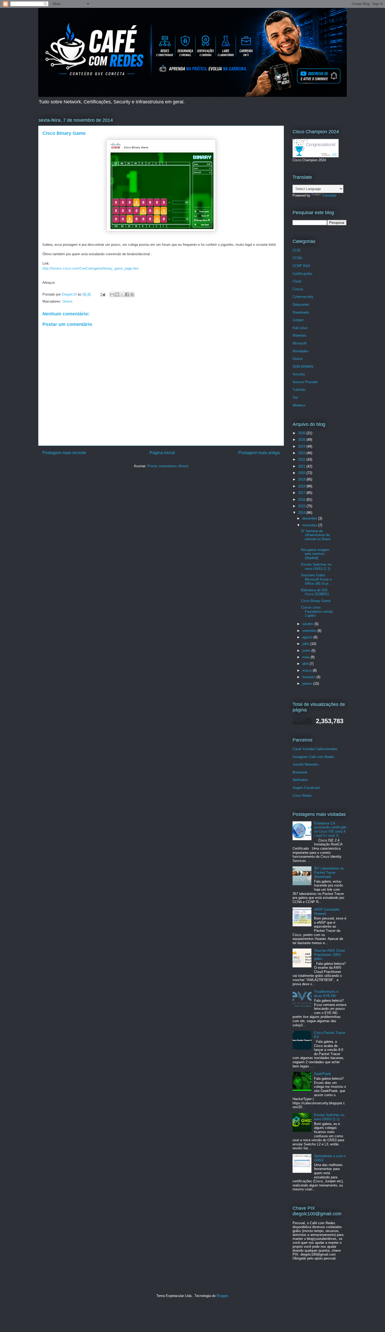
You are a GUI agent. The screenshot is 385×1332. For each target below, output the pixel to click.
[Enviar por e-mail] (112, 294)
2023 (302, 453)
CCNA (297, 258)
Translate (329, 195)
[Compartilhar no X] (122, 294)
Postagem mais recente (64, 452)
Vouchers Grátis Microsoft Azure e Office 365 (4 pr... (316, 579)
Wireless (299, 405)
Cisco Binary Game (316, 601)
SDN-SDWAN (303, 367)
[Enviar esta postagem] (102, 294)
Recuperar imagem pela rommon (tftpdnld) (315, 554)
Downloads (301, 312)
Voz (295, 397)
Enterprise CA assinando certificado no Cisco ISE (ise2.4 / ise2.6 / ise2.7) (330, 829)
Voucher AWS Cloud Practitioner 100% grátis (329, 955)
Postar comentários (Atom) (167, 466)
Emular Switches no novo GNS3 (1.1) (316, 566)
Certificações (302, 274)
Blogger (222, 1296)
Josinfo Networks (306, 764)
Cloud (297, 281)
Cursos (298, 289)
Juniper (298, 320)
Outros (67, 301)
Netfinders (300, 780)
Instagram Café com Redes (313, 757)
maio (306, 657)
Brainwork (300, 772)
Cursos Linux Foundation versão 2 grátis (317, 611)
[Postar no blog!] (117, 294)
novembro (310, 525)
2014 (302, 513)
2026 (302, 433)
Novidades (301, 351)
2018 (302, 486)
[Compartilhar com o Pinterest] (132, 294)
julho (306, 644)
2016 (302, 499)
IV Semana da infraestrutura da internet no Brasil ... (316, 537)
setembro (309, 631)
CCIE (297, 250)
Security (299, 374)
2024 (302, 446)
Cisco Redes (302, 796)
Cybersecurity (303, 297)
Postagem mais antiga (259, 452)
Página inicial (162, 452)
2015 (302, 506)
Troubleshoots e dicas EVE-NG (326, 994)
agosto (308, 637)
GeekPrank (322, 1074)
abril (306, 664)
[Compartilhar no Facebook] (127, 294)
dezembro (310, 518)
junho (306, 651)
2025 (302, 440)
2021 (302, 466)
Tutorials (299, 390)
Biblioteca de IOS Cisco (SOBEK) (315, 592)
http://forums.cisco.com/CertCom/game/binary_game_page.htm (90, 268)
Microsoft (300, 343)
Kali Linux (300, 328)
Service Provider (305, 382)
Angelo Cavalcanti (306, 788)
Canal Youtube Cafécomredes (315, 749)
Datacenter (301, 304)
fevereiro (309, 677)
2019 (302, 479)
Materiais (299, 335)
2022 (302, 459)
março (307, 670)
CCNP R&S (301, 266)
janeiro (307, 683)
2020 (302, 473)
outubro (308, 624)
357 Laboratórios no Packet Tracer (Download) (329, 872)
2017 (302, 493)
